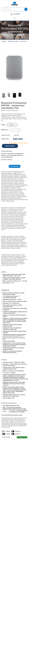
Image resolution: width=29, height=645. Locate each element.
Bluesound (23, 41)
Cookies (4, 411)
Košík (16, 14)
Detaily (13, 411)
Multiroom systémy (13, 41)
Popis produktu (14, 166)
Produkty (3, 41)
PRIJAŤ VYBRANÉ (6, 437)
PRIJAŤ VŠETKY (22, 437)
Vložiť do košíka (9, 146)
